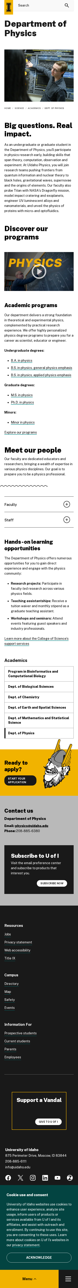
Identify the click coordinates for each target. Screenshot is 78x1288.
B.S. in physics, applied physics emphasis (41, 375)
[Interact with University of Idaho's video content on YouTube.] (57, 1178)
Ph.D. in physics (22, 402)
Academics (34, 108)
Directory (11, 984)
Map (7, 992)
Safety (9, 1000)
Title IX (9, 958)
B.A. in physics (21, 360)
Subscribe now (51, 883)
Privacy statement (18, 942)
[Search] (67, 5)
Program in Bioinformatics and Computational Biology (33, 674)
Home (7, 108)
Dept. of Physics (21, 733)
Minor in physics (23, 422)
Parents (10, 1049)
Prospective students (20, 1033)
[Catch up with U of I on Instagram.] (33, 1178)
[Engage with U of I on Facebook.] (8, 1178)
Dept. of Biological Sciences (31, 686)
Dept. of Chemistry (23, 697)
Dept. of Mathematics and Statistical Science (38, 720)
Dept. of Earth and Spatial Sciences (37, 707)
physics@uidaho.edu (31, 826)
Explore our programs (20, 432)
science (19, 108)
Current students (17, 1041)
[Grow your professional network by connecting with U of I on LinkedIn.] (45, 1178)
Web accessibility (17, 950)
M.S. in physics (22, 395)
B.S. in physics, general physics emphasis (41, 368)
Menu (27, 1279)
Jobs (7, 934)
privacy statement (26, 1245)
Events (9, 1008)
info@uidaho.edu (17, 1167)
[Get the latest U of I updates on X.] (20, 1178)
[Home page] (8, 7)
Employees (12, 1057)
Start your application (17, 780)
